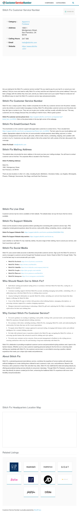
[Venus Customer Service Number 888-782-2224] (65, 479)
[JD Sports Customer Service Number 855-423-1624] (48, 479)
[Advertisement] (57, 33)
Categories (61, 3)
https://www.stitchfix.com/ (29, 47)
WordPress (37, 510)
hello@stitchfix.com (29, 42)
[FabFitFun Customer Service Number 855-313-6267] (31, 492)
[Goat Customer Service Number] (65, 467)
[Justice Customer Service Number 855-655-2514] (14, 479)
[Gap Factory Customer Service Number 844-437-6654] (31, 479)
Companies (49, 3)
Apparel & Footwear (26, 22)
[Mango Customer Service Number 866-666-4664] (31, 467)
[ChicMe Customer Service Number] (48, 492)
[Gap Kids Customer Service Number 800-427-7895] (14, 467)
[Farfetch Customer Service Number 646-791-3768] (48, 467)
